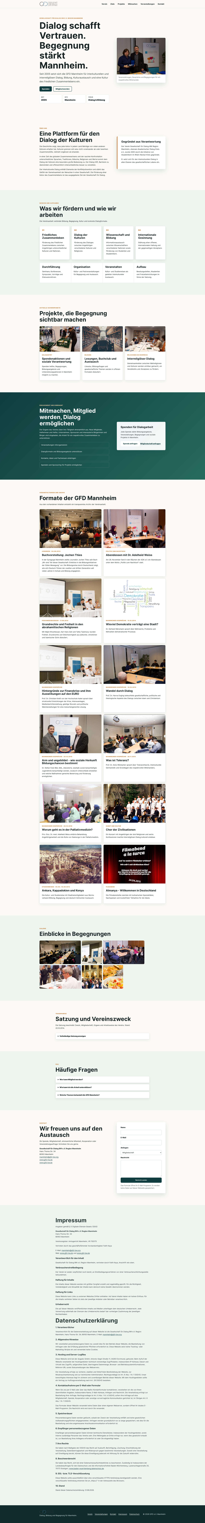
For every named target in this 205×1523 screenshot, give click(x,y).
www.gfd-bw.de (46, 1163)
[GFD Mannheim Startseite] (49, 4)
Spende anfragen (130, 444)
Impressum (122, 1514)
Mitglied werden (63, 89)
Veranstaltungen (148, 4)
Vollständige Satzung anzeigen (73, 1036)
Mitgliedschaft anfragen (150, 444)
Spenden (45, 89)
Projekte (121, 4)
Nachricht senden (141, 1180)
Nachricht (125, 1157)
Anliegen (124, 1148)
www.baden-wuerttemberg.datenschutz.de (86, 1468)
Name (123, 1127)
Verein (104, 4)
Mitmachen (132, 4)
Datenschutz (134, 1514)
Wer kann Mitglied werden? (71, 1079)
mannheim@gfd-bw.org (49, 1157)
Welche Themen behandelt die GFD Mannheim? (80, 1095)
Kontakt (161, 4)
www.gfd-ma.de (46, 1160)
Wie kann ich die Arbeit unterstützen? (76, 1087)
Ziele (112, 4)
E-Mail (123, 1137)
